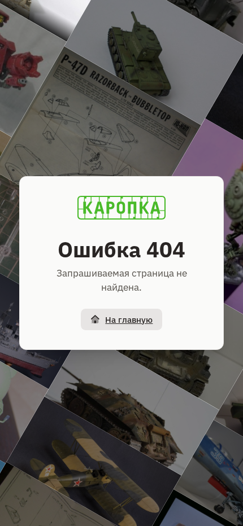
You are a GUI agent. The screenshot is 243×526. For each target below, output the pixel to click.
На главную (129, 319)
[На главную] (121, 208)
